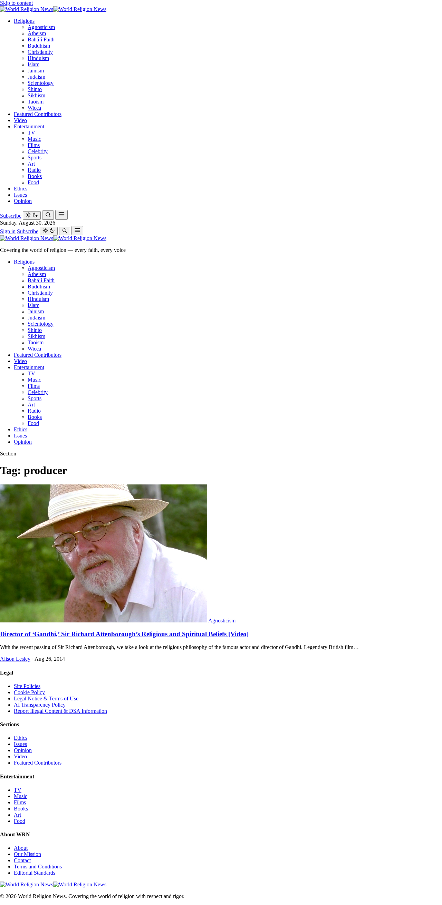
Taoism (36, 102)
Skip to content (16, 3)
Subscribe (10, 216)
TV (31, 133)
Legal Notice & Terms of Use (46, 698)
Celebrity (38, 151)
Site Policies (27, 686)
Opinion (23, 201)
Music (34, 139)
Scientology (41, 83)
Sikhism (36, 95)
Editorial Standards (34, 873)
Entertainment (29, 126)
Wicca (34, 108)
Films (34, 145)
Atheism (37, 33)
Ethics (20, 188)
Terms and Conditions (38, 866)
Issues (20, 195)
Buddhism (39, 46)
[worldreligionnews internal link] (53, 9)
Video (20, 120)
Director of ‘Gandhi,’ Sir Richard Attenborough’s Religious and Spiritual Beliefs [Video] (124, 634)
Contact (22, 860)
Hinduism (38, 58)
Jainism (36, 70)
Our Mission (27, 854)
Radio (34, 170)
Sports (34, 157)
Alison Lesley (15, 659)
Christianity (40, 52)
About (21, 848)
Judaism (36, 77)
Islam (33, 64)
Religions (24, 21)
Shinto (35, 89)
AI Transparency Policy (40, 705)
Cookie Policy (29, 692)
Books (35, 176)
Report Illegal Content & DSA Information (60, 711)
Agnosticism (41, 27)
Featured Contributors (37, 114)
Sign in (8, 231)
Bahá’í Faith (41, 39)
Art (31, 164)
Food (33, 182)
